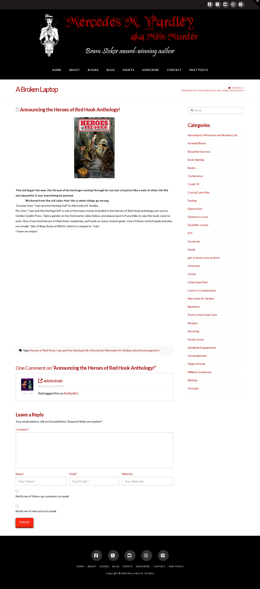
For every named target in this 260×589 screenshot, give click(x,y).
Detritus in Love (198, 216)
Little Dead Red (197, 282)
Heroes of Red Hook (42, 350)
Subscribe (143, 566)
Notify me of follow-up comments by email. (42, 496)
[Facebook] (210, 4)
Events (127, 566)
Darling (192, 200)
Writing (192, 380)
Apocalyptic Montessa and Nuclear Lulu (213, 135)
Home (80, 566)
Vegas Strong (196, 363)
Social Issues (196, 339)
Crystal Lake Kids (199, 192)
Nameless (194, 306)
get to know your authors (204, 257)
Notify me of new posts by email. (36, 511)
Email (73, 474)
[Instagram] (233, 4)
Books (192, 168)
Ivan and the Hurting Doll (72, 350)
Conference (195, 176)
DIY (190, 233)
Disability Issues (198, 225)
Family (191, 249)
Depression (195, 208)
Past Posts (176, 566)
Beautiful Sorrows (199, 151)
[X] (218, 4)
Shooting (193, 331)
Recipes (193, 323)
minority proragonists (145, 350)
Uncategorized (197, 355)
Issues (192, 274)
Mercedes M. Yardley (118, 350)
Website (127, 474)
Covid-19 (193, 184)
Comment (22, 429)
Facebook (194, 241)
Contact (159, 566)
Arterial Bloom (197, 143)
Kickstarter (96, 350)
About (92, 566)
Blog (116, 566)
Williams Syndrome (199, 372)
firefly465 (71, 393)
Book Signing (196, 159)
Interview (194, 265)
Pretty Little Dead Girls (202, 314)
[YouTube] (225, 4)
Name (20, 474)
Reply (26, 393)
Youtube (193, 388)
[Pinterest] (241, 4)
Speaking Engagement (202, 347)
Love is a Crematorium (202, 290)
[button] (256, 4)
